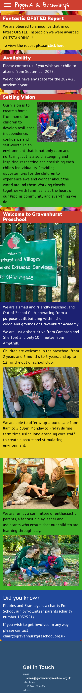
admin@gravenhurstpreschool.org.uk (48, 678)
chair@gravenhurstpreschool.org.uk (34, 636)
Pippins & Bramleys (42, 5)
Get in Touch (38, 667)
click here (56, 45)
